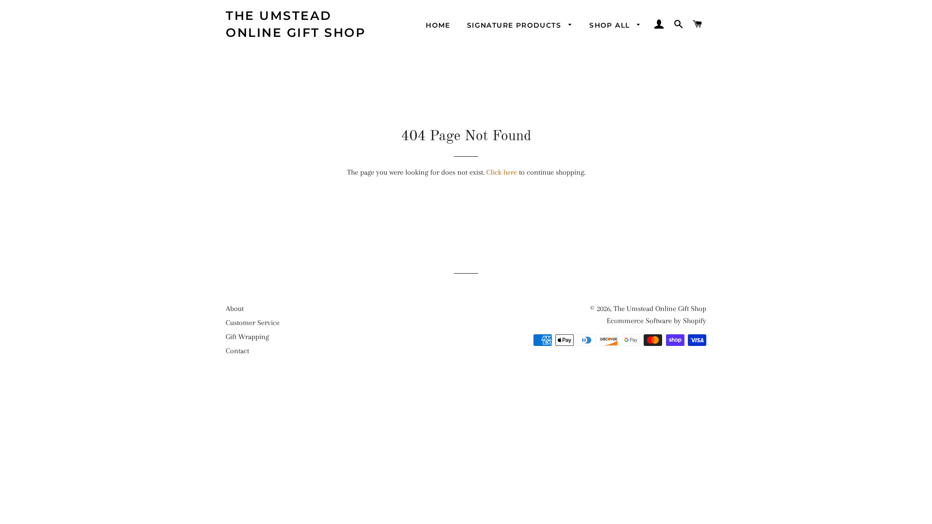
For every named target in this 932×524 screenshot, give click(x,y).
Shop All (610, 25)
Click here (501, 172)
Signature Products (515, 25)
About (235, 308)
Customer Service (253, 322)
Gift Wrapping (247, 336)
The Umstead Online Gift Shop (296, 24)
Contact (237, 350)
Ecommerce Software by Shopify (656, 320)
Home (438, 25)
